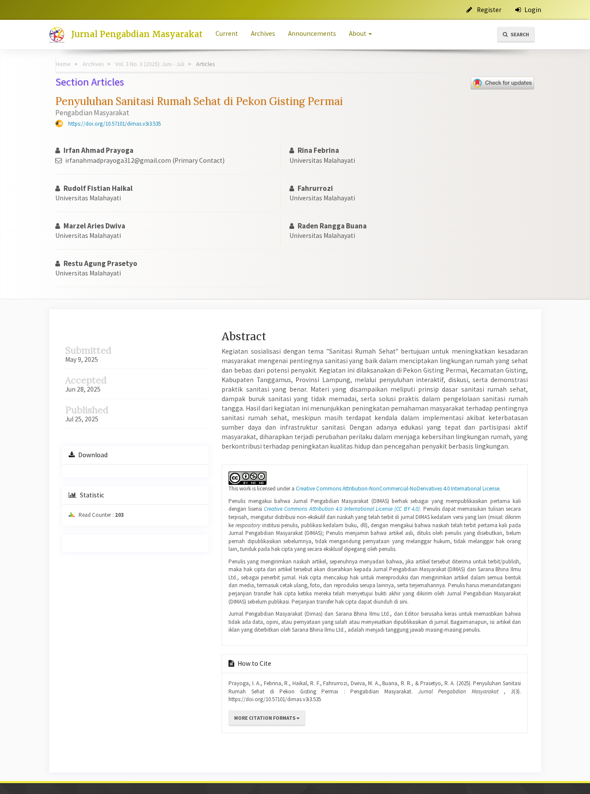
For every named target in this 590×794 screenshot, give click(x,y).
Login (532, 10)
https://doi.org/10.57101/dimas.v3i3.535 (114, 123)
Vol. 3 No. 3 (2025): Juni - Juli (149, 64)
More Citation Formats (265, 718)
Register (488, 10)
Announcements (312, 33)
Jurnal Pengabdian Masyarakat (137, 34)
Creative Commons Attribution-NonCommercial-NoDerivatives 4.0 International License (397, 488)
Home (63, 64)
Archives (263, 33)
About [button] (358, 33)
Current (227, 33)
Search (519, 34)
